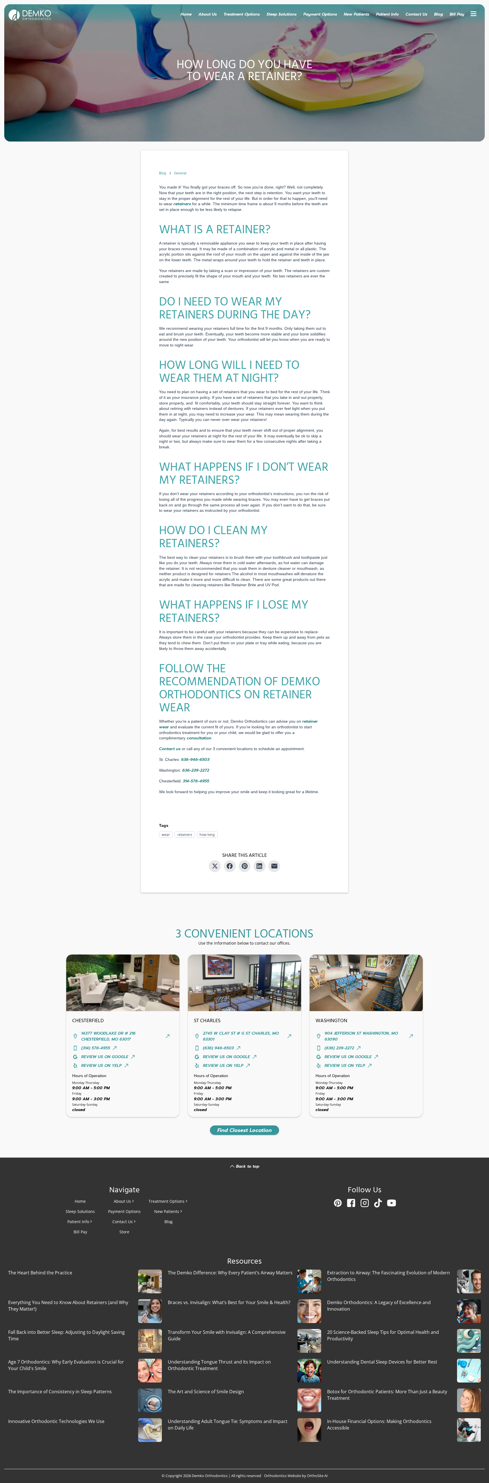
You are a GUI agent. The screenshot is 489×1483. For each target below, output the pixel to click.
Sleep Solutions (282, 14)
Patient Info (387, 14)
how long (207, 834)
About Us (207, 14)
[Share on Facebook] (230, 866)
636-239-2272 (195, 770)
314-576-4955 (196, 781)
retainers (184, 834)
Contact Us (416, 14)
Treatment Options (242, 14)
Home (186, 14)
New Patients (356, 14)
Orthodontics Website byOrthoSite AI (296, 1475)
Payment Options (320, 14)
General (180, 173)
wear (166, 834)
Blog (438, 14)
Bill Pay (457, 14)
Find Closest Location (244, 1130)
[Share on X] (215, 866)
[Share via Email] (274, 866)
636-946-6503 (195, 760)
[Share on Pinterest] (244, 866)
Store (124, 1231)
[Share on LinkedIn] (259, 866)
